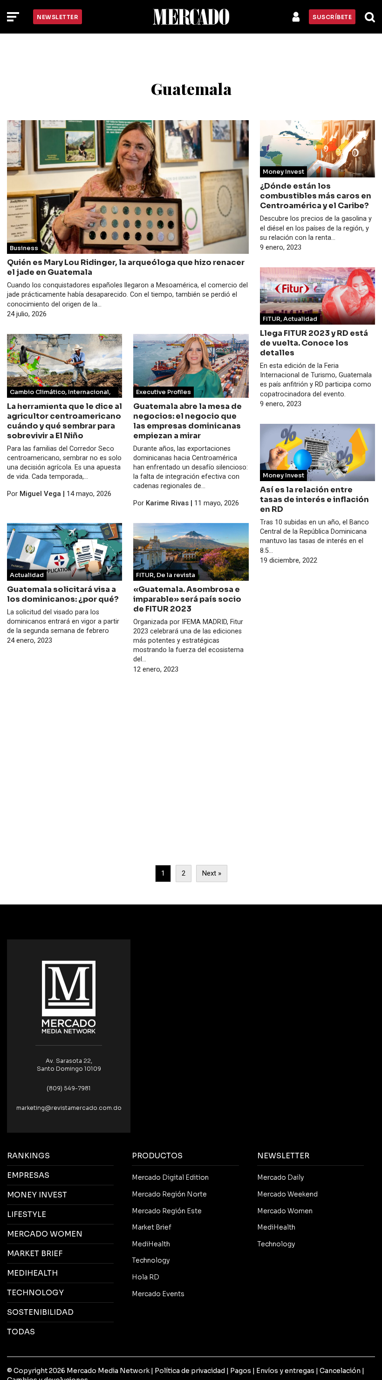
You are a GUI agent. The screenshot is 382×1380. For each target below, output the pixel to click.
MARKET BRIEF (34, 1253)
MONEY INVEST (37, 1195)
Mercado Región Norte (169, 1194)
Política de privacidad (190, 1370)
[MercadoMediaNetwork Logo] (69, 996)
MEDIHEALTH (32, 1273)
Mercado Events (158, 1294)
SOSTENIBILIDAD (40, 1312)
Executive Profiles (163, 392)
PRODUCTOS (157, 1156)
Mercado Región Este (167, 1211)
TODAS (21, 1332)
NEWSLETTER (283, 1156)
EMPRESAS (28, 1175)
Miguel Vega (40, 493)
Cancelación (340, 1370)
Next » (211, 873)
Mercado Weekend (287, 1194)
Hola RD (145, 1277)
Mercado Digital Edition (170, 1177)
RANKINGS (28, 1156)
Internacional (88, 392)
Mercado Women (285, 1211)
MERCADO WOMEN (44, 1234)
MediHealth (151, 1244)
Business (24, 248)
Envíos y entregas (285, 1370)
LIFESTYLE (26, 1214)
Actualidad (27, 575)
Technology (151, 1260)
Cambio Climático (37, 392)
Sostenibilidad (33, 403)
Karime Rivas (167, 503)
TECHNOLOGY (35, 1293)
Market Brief (151, 1227)
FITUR (145, 575)
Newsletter (57, 17)
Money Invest (283, 172)
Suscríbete (332, 17)
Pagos (240, 1370)
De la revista (176, 575)
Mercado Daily (280, 1177)
